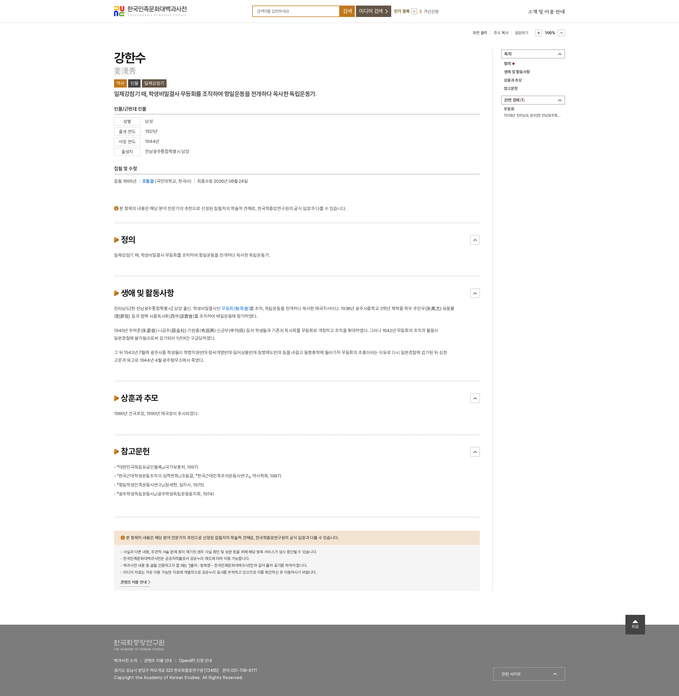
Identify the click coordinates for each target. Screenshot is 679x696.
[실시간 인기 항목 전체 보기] (414, 11)
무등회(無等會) (236, 308)
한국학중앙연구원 (139, 645)
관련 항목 (513, 100)
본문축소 (561, 32)
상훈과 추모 (513, 80)
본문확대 (538, 32)
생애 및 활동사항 (517, 71)
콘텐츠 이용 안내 (134, 582)
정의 (507, 63)
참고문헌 (510, 88)
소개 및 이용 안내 (546, 12)
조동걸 (148, 181)
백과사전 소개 (125, 660)
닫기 (475, 240)
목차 (508, 53)
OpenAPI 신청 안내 (195, 660)
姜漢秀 (125, 71)
